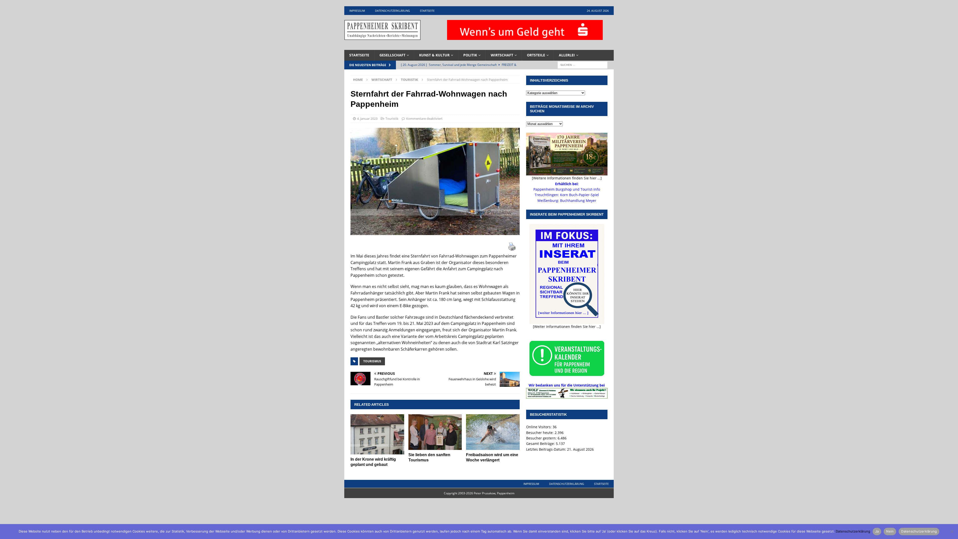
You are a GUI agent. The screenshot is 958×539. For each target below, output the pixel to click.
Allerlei (567, 55)
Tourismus (372, 361)
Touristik (391, 118)
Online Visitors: (539, 426)
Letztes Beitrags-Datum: (546, 449)
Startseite (427, 10)
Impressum (357, 10)
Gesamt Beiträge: (541, 443)
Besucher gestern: (542, 438)
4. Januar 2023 (367, 118)
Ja (877, 531)
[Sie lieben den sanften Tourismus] (435, 432)
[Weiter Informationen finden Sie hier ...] (567, 326)
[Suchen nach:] (582, 64)
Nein (890, 531)
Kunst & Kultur (434, 55)
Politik (470, 55)
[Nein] (951, 531)
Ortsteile (536, 55)
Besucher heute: (540, 432)
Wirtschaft (502, 55)
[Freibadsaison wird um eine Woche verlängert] (493, 432)
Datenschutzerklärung (392, 10)
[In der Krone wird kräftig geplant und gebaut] (377, 434)
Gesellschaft (392, 55)
